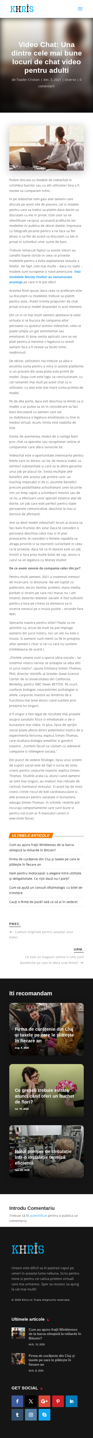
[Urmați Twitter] (31, 1401)
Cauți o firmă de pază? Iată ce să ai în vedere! (44, 902)
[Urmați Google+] (44, 1401)
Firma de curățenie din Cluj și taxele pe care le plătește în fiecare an (44, 1035)
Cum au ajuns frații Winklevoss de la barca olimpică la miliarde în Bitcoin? (55, 1334)
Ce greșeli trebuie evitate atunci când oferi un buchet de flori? (44, 1096)
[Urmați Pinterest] (58, 1401)
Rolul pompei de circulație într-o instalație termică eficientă (43, 1157)
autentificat (38, 1215)
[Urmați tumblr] (17, 1415)
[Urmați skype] (44, 1415)
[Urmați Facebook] (17, 1401)
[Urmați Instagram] (31, 1415)
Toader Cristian (28, 79)
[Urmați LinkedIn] (71, 1401)
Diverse (70, 79)
